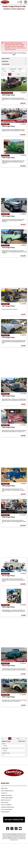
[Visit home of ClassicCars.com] (14, 775)
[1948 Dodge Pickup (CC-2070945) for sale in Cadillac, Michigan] (14, 416)
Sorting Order (13, 69)
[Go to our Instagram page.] (16, 828)
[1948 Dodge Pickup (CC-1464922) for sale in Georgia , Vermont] (14, 84)
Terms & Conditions (6, 805)
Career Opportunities (7, 798)
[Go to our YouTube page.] (20, 828)
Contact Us (4, 793)
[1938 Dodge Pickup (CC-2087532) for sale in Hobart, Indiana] (14, 146)
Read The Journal (5, 800)
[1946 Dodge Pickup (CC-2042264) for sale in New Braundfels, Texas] (14, 506)
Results (20, 69)
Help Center (4, 788)
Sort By (3, 69)
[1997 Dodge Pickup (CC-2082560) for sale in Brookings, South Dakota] (14, 205)
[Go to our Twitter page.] (11, 828)
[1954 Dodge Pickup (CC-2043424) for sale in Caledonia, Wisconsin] (14, 654)
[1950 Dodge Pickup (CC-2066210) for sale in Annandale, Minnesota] (14, 475)
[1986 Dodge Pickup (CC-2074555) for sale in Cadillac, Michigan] (14, 385)
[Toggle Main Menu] (25, 2)
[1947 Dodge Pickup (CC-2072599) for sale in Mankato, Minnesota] (14, 295)
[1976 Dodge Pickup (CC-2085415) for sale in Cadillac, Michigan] (14, 236)
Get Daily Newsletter (14, 819)
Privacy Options (5, 812)
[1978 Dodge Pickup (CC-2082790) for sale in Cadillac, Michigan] (14, 326)
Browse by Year (5, 61)
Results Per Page (6, 753)
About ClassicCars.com (7, 790)
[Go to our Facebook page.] (7, 828)
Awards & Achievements (7, 807)
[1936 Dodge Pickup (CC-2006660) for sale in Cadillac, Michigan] (14, 596)
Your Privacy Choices (6, 809)
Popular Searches (5, 64)
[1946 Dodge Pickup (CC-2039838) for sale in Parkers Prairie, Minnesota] (14, 686)
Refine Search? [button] (22, 741)
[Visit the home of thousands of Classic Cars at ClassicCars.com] (6, 2)
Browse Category (5, 58)
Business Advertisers (6, 795)
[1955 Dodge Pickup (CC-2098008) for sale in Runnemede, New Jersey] (14, 115)
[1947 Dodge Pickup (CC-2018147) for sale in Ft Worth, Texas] (14, 565)
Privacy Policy (4, 802)
